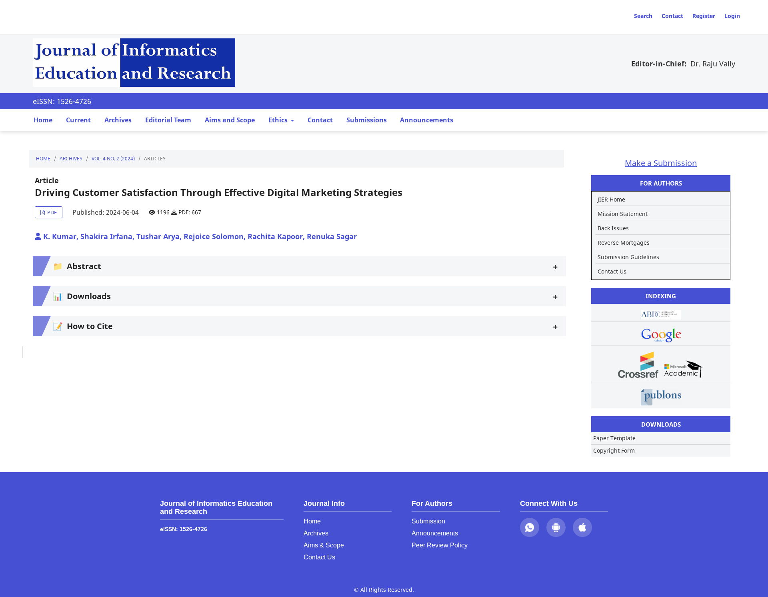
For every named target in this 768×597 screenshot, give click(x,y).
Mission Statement (623, 214)
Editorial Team (168, 120)
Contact (672, 16)
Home (43, 120)
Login (732, 16)
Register (703, 16)
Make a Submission (661, 163)
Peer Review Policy (440, 545)
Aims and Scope (230, 120)
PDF (51, 212)
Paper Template (614, 438)
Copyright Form (614, 450)
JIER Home (611, 199)
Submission (428, 521)
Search (643, 16)
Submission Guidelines (628, 257)
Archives (118, 120)
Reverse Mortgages (624, 242)
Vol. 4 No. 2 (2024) (113, 158)
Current (78, 120)
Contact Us (612, 271)
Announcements (426, 120)
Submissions (366, 120)
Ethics (278, 120)
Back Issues (613, 228)
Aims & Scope (324, 545)
